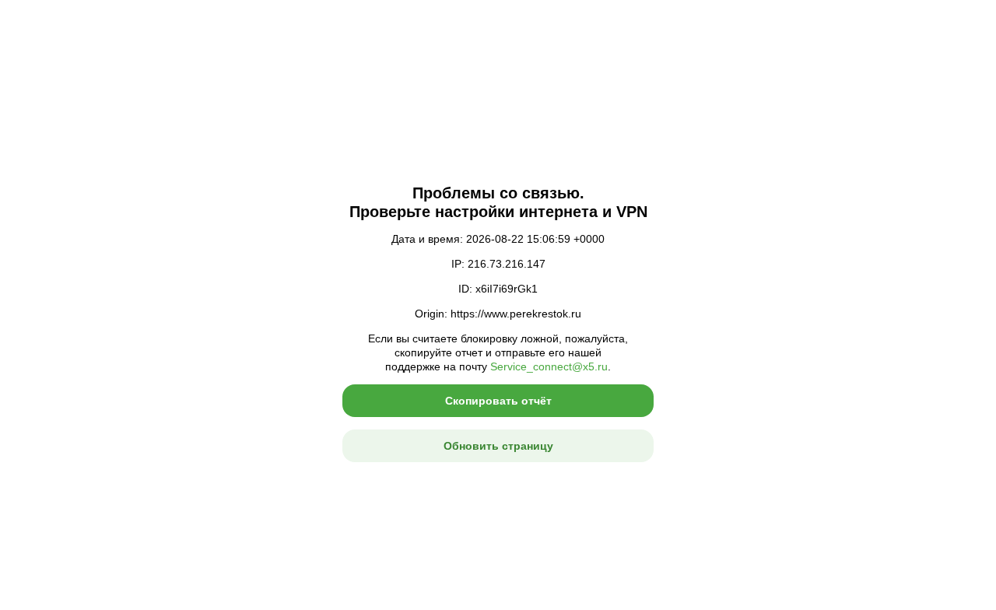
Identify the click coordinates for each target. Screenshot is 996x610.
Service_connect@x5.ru (549, 366)
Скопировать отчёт (498, 400)
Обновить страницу (498, 446)
